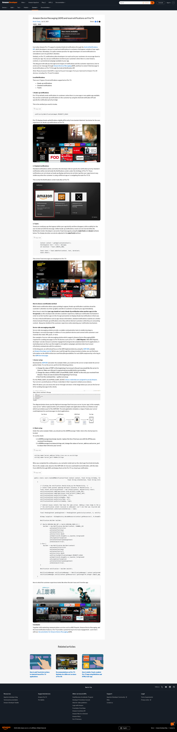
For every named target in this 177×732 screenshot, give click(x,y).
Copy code (37, 109)
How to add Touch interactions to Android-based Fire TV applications (40, 674)
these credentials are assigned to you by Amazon (81, 380)
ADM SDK (86, 349)
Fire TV (34, 24)
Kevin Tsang (36, 21)
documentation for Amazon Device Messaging (53, 632)
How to (39, 24)
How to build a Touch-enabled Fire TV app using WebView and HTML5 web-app (92, 674)
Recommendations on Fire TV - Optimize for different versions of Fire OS (66, 674)
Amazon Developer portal (43, 351)
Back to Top (88, 687)
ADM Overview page (41, 355)
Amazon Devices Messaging (62, 66)
